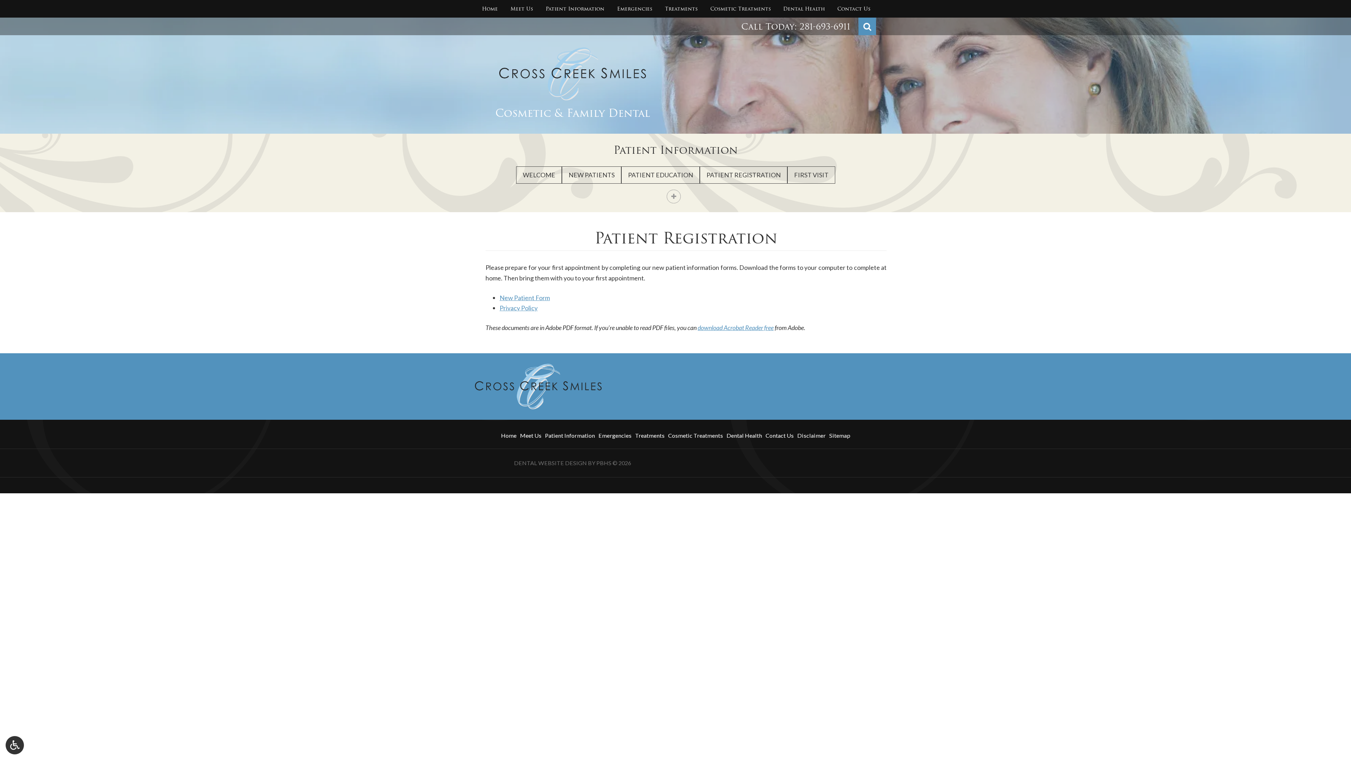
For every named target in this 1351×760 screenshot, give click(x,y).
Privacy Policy (519, 308)
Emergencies (634, 9)
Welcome (539, 175)
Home (490, 9)
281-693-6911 (825, 26)
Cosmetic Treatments (740, 9)
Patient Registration (743, 175)
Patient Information (575, 9)
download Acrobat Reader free (736, 327)
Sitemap (839, 435)
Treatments (681, 9)
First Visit (811, 175)
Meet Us (521, 9)
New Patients (592, 175)
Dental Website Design (550, 463)
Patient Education (660, 175)
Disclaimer (811, 435)
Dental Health (804, 9)
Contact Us (853, 9)
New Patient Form (525, 298)
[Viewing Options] (14, 745)
